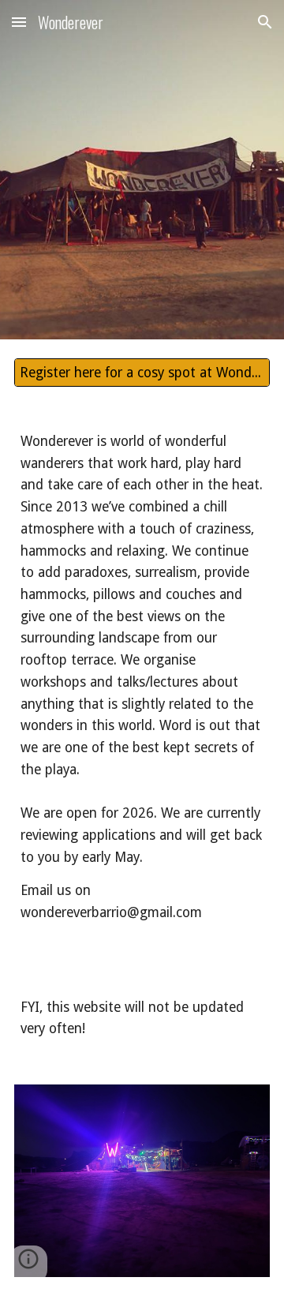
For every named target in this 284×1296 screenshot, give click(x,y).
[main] (142, 689)
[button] (19, 21)
